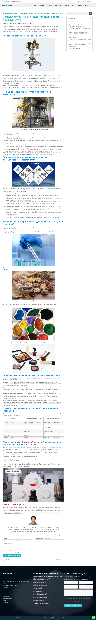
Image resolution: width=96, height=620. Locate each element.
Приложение (58, 5)
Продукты (41, 5)
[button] (90, 18)
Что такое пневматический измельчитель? (79, 22)
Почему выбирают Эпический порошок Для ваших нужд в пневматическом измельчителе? (80, 44)
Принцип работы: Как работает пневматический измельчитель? (77, 25)
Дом (35, 5)
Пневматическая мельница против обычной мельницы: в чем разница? (80, 40)
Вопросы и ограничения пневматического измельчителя (79, 36)
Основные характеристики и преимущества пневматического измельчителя (80, 29)
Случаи (50, 5)
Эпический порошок (32, 442)
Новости (67, 5)
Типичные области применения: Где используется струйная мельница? (78, 33)
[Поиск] (90, 13)
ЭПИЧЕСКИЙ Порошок (74, 48)
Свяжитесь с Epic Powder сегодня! (40, 463)
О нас (73, 5)
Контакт (80, 5)
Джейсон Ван (51, 535)
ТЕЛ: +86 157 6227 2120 (84, 1)
